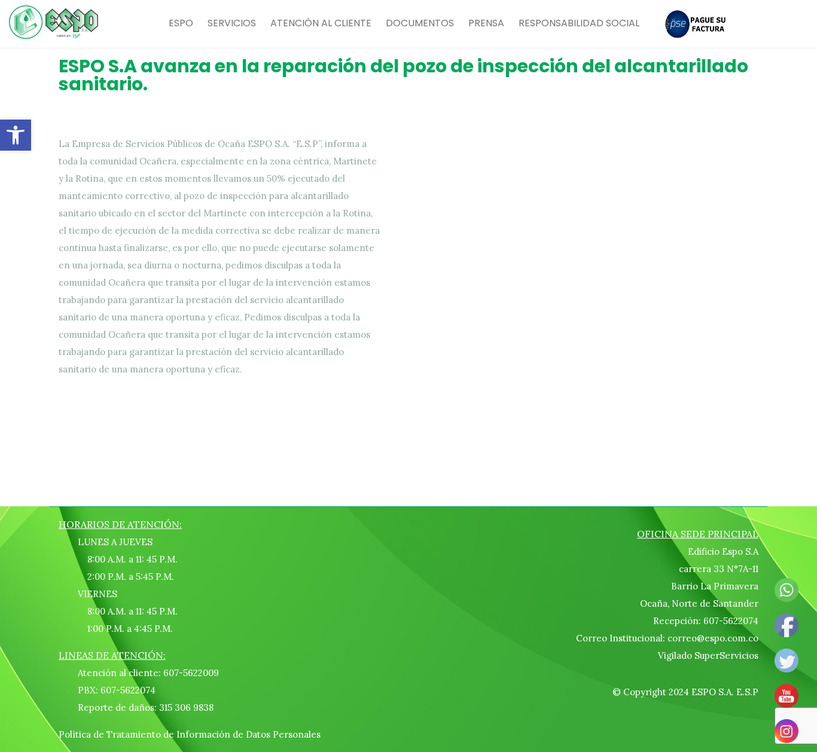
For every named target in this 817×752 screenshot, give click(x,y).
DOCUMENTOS (420, 23)
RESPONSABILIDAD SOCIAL (579, 23)
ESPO (181, 23)
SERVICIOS (232, 23)
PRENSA (486, 23)
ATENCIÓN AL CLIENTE (320, 23)
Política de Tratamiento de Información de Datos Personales (190, 734)
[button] (15, 135)
